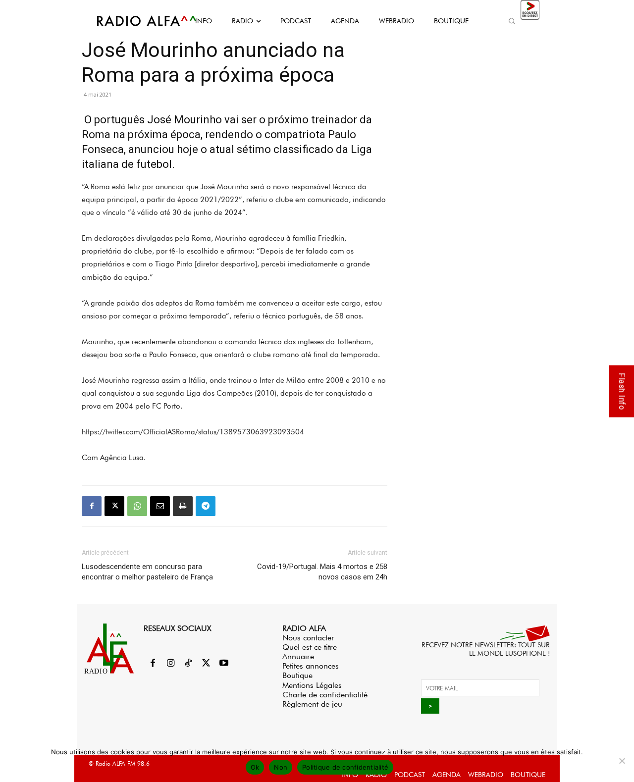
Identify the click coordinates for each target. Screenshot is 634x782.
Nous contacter (308, 637)
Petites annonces (310, 666)
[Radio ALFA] (135, 20)
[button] (511, 20)
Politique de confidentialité (345, 767)
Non (280, 767)
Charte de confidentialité (325, 694)
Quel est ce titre (309, 647)
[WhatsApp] (137, 506)
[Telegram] (205, 506)
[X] (114, 506)
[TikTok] (188, 664)
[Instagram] (170, 664)
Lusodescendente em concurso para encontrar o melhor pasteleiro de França (147, 571)
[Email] (160, 506)
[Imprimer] (183, 506)
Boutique (297, 675)
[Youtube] (224, 664)
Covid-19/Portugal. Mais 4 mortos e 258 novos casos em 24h (322, 571)
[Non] (622, 761)
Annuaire (298, 656)
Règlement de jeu (312, 704)
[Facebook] (92, 506)
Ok (255, 767)
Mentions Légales (312, 685)
